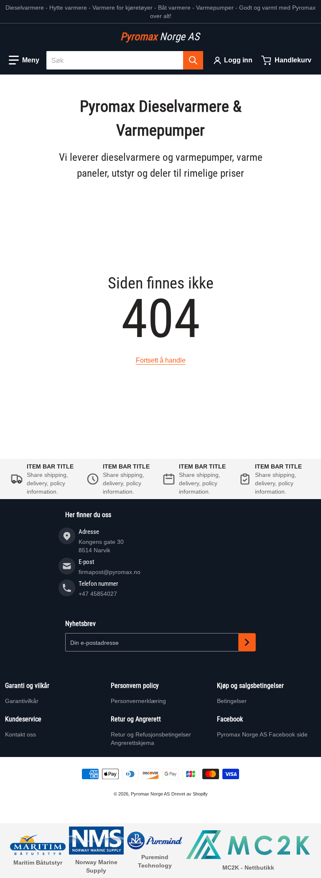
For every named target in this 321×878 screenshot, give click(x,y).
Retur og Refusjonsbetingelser (151, 734)
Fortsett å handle (161, 360)
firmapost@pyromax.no (109, 572)
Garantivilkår (21, 701)
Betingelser (232, 701)
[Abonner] (247, 642)
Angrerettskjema (132, 742)
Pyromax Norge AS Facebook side (262, 734)
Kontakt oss (20, 734)
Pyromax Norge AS (150, 793)
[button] (24, 60)
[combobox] (124, 60)
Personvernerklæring (138, 701)
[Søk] (193, 60)
